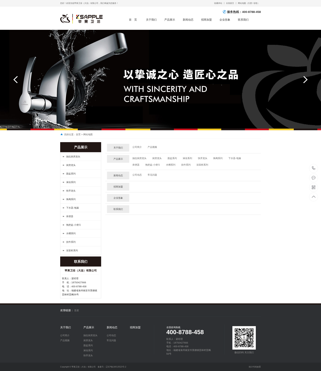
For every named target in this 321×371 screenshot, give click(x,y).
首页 (78, 134)
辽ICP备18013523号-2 (116, 367)
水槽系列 (71, 233)
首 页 (133, 19)
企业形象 (225, 19)
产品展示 (169, 19)
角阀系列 (71, 199)
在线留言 (230, 3)
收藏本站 (218, 3)
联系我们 (243, 19)
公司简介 (137, 147)
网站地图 (242, 3)
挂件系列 (71, 242)
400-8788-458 (313, 168)
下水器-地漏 (72, 207)
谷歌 (255, 3)
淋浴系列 (71, 182)
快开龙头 (71, 190)
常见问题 (152, 174)
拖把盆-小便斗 (73, 225)
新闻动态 (188, 19)
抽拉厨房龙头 (73, 156)
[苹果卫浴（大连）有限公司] (82, 18)
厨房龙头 (71, 165)
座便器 (69, 216)
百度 (250, 3)
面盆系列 (71, 173)
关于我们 (151, 19)
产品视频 (152, 147)
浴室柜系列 (72, 250)
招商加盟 (206, 19)
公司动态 (137, 174)
